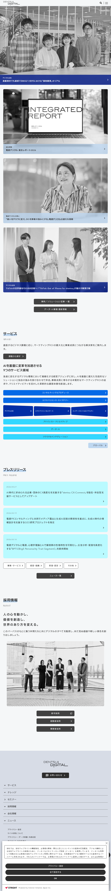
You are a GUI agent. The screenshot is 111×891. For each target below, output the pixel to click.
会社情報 (12, 813)
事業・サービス (14, 565)
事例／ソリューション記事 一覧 (55, 301)
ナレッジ (12, 792)
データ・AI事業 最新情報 (55, 309)
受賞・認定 (53, 565)
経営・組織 (35, 565)
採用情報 (12, 806)
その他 (71, 565)
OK (55, 878)
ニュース (12, 820)
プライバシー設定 (55, 866)
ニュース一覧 (55, 575)
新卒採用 (55, 713)
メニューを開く (106, 3)
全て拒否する (55, 872)
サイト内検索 (101, 3)
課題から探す (15, 356)
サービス (12, 785)
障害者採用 (55, 729)
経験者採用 (55, 721)
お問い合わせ (56, 775)
